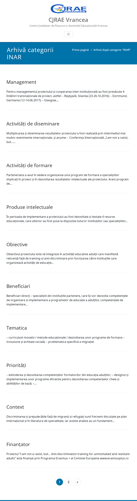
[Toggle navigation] (68, 34)
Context (15, 406)
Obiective (16, 244)
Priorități (16, 365)
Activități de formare (29, 165)
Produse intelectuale (29, 207)
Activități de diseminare (32, 123)
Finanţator (18, 444)
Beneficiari (18, 286)
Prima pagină (80, 50)
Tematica (16, 327)
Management (21, 82)
